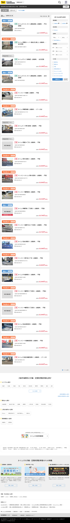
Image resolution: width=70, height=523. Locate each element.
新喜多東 (30, 386)
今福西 (3, 386)
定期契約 (64, 23)
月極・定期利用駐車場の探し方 (16, 507)
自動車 (2, 496)
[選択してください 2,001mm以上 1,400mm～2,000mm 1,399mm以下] (61, 51)
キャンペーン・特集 (57, 504)
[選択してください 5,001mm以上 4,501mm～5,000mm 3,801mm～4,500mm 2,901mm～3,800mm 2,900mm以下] (61, 47)
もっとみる (35, 391)
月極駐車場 (22, 515)
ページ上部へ (66, 370)
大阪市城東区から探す (64, 394)
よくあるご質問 (4, 507)
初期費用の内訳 (35, 507)
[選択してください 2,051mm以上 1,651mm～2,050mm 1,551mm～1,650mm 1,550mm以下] (61, 54)
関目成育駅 (43, 404)
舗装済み (56, 62)
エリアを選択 (22, 10)
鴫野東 (42, 386)
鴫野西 (36, 386)
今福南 (14, 386)
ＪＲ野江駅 (30, 404)
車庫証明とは (27, 507)
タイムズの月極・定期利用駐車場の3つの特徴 (41, 504)
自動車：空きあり (14, 496)
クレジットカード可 (58, 73)
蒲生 (19, 386)
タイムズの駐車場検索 (36, 436)
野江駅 (50, 404)
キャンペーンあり (58, 71)
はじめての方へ (4, 504)
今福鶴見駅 (4, 404)
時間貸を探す (19, 2)
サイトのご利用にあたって (27, 519)
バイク (6, 496)
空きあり (56, 30)
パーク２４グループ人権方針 (57, 519)
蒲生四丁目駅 (11, 404)
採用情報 (48, 519)
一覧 (5, 10)
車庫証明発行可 (57, 68)
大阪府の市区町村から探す (63, 396)
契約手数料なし (57, 40)
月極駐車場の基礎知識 (14, 504)
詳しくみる (11, 485)
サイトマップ (36, 519)
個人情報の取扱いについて (15, 519)
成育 (52, 386)
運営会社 (43, 519)
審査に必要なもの (44, 507)
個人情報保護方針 (4, 519)
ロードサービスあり (58, 75)
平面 (55, 66)
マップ (13, 10)
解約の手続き (52, 507)
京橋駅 (18, 404)
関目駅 (37, 404)
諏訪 (47, 386)
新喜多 (24, 386)
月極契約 (56, 23)
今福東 (8, 386)
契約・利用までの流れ (25, 504)
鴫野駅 (24, 404)
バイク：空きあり (23, 496)
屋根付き (56, 64)
